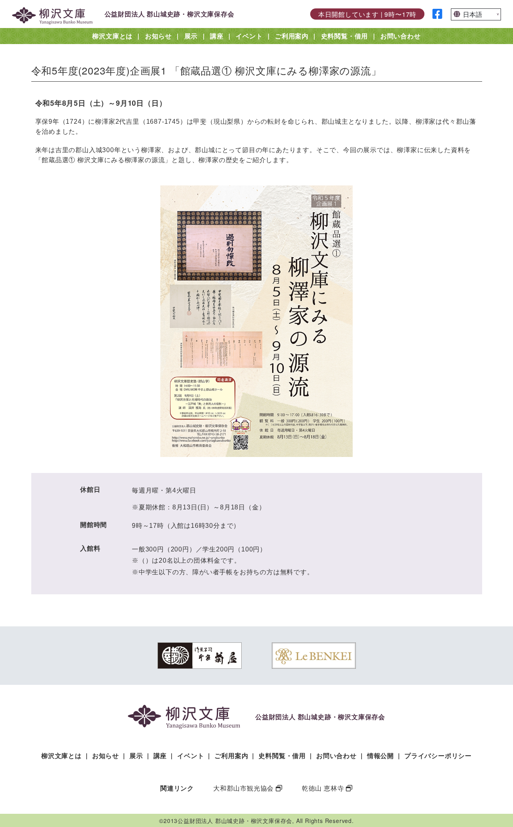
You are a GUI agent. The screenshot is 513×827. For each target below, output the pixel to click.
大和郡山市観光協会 (243, 788)
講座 (217, 35)
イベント (249, 35)
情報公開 (380, 755)
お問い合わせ (400, 35)
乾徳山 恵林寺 (323, 788)
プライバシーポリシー (438, 755)
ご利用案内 (292, 35)
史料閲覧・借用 (344, 35)
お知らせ (158, 35)
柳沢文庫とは (112, 35)
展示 (191, 35)
